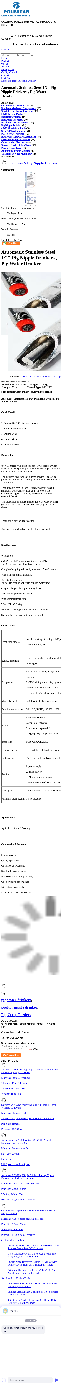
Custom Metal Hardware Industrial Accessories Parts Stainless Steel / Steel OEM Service (33, 1247)
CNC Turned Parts (11, 114)
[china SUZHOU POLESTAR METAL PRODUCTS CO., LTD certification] (30, 187)
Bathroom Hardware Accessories (18, 136)
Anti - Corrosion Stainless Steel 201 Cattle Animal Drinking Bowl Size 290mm (26, 1141)
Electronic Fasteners (12, 119)
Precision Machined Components (18, 108)
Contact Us (6, 75)
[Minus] (56, 1311)
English (5, 49)
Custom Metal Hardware (14, 105)
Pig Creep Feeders (16, 1015)
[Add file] (4, 1380)
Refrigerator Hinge (11, 116)
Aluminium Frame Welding (15, 150)
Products (5, 61)
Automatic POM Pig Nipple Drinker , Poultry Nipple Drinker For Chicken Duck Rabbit (27, 1177)
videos (4, 63)
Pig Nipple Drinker (26, 80)
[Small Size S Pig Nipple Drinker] (3, 164)
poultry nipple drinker (19, 1007)
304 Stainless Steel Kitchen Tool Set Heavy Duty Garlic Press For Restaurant (32, 1301)
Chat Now (6, 78)
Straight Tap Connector (14, 131)
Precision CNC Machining (15, 122)
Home (4, 58)
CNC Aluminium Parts (13, 128)
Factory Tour (7, 69)
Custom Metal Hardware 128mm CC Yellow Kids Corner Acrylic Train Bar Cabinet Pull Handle (32, 1263)
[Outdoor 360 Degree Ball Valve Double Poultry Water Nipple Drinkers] (3, 1207)
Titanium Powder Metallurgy (16, 153)
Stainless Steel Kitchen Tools (16, 145)
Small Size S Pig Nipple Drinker (32, 163)
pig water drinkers (16, 1000)
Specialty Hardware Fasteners (17, 111)
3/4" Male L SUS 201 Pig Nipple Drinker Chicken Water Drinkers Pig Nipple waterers (29, 1071)
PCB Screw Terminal (12, 133)
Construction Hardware (14, 142)
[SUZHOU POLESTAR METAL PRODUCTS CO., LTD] (15, 16)
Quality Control (9, 72)
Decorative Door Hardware (15, 139)
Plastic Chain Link (11, 148)
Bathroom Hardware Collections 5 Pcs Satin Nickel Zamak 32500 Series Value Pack (33, 1271)
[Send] (56, 1380)
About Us (6, 66)
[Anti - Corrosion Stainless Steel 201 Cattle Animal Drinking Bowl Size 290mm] (3, 1137)
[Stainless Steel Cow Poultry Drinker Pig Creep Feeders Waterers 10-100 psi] (3, 1102)
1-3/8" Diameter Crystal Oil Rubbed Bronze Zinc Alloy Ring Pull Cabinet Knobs (32, 1255)
